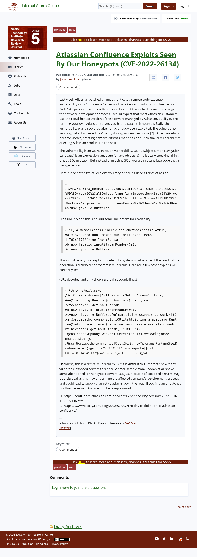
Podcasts (20, 76)
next (72, 29)
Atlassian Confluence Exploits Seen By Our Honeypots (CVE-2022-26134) (117, 59)
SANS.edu (132, 423)
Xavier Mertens (148, 18)
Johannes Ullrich (70, 79)
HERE (81, 40)
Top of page (183, 507)
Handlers (42, 544)
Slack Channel (24, 138)
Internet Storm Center (40, 5)
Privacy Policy (59, 544)
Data (17, 95)
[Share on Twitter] (177, 77)
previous (59, 29)
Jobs (17, 85)
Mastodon (25, 147)
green (184, 18)
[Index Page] (12, 6)
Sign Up (185, 6)
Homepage (21, 58)
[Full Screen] (153, 77)
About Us (20, 122)
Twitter (64, 428)
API (40, 539)
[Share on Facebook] (165, 77)
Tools (17, 104)
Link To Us (12, 544)
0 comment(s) (68, 87)
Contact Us (21, 113)
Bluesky (26, 155)
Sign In (168, 6)
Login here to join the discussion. (79, 487)
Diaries (18, 67)
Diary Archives (68, 526)
